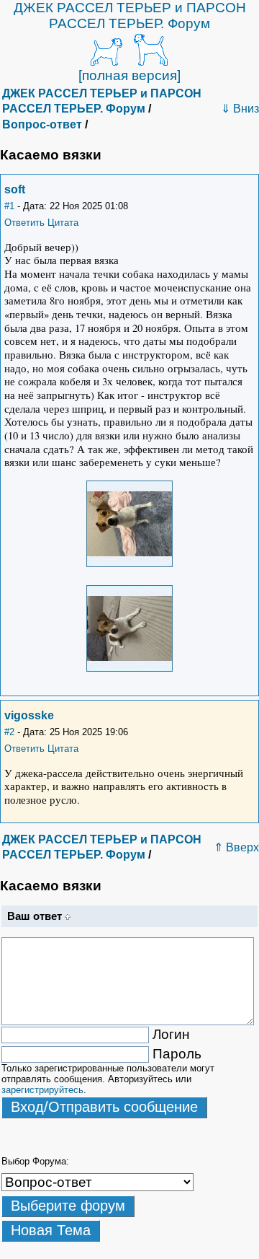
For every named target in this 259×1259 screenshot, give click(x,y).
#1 (9, 206)
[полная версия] (129, 75)
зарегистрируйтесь (42, 1089)
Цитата (62, 222)
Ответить (24, 222)
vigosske (29, 715)
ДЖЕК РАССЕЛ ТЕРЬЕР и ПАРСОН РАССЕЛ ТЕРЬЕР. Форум (130, 15)
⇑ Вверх (236, 847)
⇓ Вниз (240, 108)
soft (14, 189)
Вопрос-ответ (42, 124)
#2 (9, 732)
